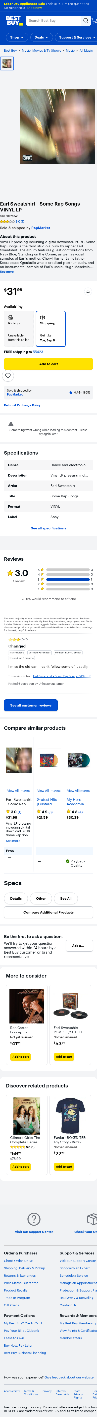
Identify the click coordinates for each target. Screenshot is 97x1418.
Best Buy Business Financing (25, 1353)
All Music (86, 50)
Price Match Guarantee (21, 1283)
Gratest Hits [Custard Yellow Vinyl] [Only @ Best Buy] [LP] (48, 801)
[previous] (8, 663)
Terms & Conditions (31, 1393)
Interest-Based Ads (62, 1393)
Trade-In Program (17, 1298)
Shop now (34, 8)
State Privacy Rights (78, 1394)
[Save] (8, 376)
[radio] (19, 329)
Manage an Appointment (78, 1283)
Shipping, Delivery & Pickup (24, 1268)
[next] (89, 663)
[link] (31, 705)
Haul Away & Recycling (77, 1298)
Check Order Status (18, 1261)
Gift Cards (11, 1305)
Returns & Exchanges (20, 1275)
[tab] (16, 898)
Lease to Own (14, 1338)
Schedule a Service (74, 1275)
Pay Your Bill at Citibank (21, 1331)
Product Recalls (15, 1290)
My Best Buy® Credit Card (23, 1323)
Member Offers (71, 1338)
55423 (38, 352)
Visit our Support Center (78, 1261)
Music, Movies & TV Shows (41, 50)
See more (7, 271)
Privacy (47, 1391)
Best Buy (10, 50)
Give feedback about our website (69, 1377)
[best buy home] (14, 21)
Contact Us (68, 1305)
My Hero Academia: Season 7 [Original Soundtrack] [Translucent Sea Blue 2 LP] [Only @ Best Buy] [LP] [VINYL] (78, 801)
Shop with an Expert (75, 1268)
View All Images (18, 790)
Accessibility (12, 1391)
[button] (17, 37)
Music (70, 50)
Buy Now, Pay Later (18, 1345)
